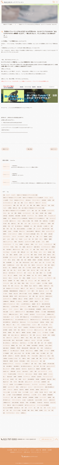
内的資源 (34, 332)
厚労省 (43, 231)
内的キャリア (31, 202)
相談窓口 (4, 335)
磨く (20, 278)
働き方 (37, 213)
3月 (14, 280)
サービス (46, 197)
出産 (41, 361)
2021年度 (40, 254)
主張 (54, 278)
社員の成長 (41, 215)
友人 (41, 407)
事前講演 (28, 275)
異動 (22, 202)
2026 (45, 407)
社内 (29, 223)
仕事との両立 (39, 226)
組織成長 (33, 303)
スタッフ (51, 197)
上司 (27, 205)
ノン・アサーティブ (48, 278)
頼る (29, 265)
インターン (12, 311)
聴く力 (18, 303)
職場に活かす (38, 231)
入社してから (41, 296)
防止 (29, 239)
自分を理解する (9, 366)
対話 (19, 329)
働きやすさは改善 (19, 340)
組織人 (11, 254)
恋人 (35, 407)
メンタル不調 (5, 220)
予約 (14, 332)
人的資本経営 (43, 381)
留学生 (32, 257)
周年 (11, 381)
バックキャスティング (48, 244)
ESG (42, 233)
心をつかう (19, 371)
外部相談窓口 (12, 348)
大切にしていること (29, 350)
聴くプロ (38, 303)
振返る (28, 358)
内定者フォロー (47, 285)
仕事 (49, 205)
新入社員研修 (5, 257)
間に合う (42, 249)
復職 (34, 335)
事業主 (18, 280)
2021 (27, 288)
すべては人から (19, 301)
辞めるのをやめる (26, 262)
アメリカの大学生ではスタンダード (37, 316)
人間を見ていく (11, 355)
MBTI (45, 215)
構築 (22, 265)
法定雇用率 (10, 280)
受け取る (4, 332)
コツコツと (50, 374)
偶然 (39, 324)
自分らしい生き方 (18, 353)
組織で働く (16, 254)
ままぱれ (9, 231)
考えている (33, 270)
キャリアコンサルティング (8, 202)
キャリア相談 (44, 283)
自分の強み (29, 332)
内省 (48, 381)
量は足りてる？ (6, 381)
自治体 (20, 267)
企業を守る (16, 389)
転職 (53, 252)
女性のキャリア (9, 337)
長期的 (18, 259)
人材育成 (49, 200)
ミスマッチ (46, 301)
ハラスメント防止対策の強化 (29, 309)
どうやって (14, 236)
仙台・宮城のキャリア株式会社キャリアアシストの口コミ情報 (33, 208)
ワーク (4, 405)
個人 (34, 272)
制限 (41, 257)
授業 (35, 342)
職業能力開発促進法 (51, 311)
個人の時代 (17, 355)
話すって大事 (36, 366)
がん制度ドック (46, 226)
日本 (8, 270)
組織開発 (36, 350)
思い (34, 236)
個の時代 (12, 379)
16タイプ (24, 379)
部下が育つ (43, 293)
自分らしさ (5, 272)
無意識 (49, 368)
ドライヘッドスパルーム (16, 399)
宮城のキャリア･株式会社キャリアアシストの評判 (12, 197)
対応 (38, 348)
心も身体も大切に (30, 399)
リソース (39, 332)
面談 (47, 218)
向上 (36, 215)
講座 (33, 210)
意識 (22, 259)
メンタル (26, 249)
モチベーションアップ (14, 257)
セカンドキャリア (11, 387)
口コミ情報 (49, 272)
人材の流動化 (40, 259)
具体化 (32, 244)
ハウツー (4, 374)
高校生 (24, 270)
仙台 (18, 202)
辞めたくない (44, 205)
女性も (27, 337)
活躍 (9, 335)
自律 (53, 200)
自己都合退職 (8, 262)
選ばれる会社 (9, 376)
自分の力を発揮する (30, 231)
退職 (31, 205)
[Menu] (56, 1)
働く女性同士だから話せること (26, 366)
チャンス (40, 244)
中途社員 (10, 293)
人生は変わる (25, 327)
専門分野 (18, 348)
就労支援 (40, 374)
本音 (15, 283)
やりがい (19, 220)
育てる (9, 259)
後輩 (35, 371)
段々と (52, 319)
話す (7, 254)
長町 (18, 223)
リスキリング (9, 389)
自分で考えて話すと (46, 319)
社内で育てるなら (26, 394)
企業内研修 (20, 376)
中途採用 (44, 363)
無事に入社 (15, 208)
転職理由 (45, 275)
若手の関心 (32, 389)
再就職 (36, 410)
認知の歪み (18, 368)
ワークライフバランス (7, 244)
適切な (24, 278)
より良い (17, 265)
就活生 (35, 254)
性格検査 (4, 218)
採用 (21, 205)
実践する (24, 358)
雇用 (4, 228)
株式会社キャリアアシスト (19, 200)
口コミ (9, 218)
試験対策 (44, 394)
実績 (19, 208)
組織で (4, 265)
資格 (15, 202)
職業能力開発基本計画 (14, 291)
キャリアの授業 (25, 392)
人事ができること (15, 342)
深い (43, 262)
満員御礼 (9, 332)
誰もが (30, 285)
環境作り (22, 337)
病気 (52, 226)
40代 (7, 410)
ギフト (50, 324)
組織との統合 (23, 355)
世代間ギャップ (6, 350)
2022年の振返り (22, 361)
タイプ (29, 291)
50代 (11, 410)
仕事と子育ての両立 (45, 228)
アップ (41, 236)
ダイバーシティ (19, 272)
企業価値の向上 (6, 301)
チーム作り (5, 293)
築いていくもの (6, 379)
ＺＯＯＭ (41, 270)
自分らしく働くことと (15, 335)
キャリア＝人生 (37, 381)
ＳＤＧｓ (4, 213)
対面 (12, 397)
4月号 (49, 335)
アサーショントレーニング (47, 376)
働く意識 (22, 350)
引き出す (20, 239)
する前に (12, 246)
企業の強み (5, 215)
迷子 (4, 410)
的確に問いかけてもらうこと (35, 319)
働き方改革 (24, 215)
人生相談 (33, 358)
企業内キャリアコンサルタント (48, 309)
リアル (18, 324)
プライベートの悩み (16, 410)
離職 (14, 205)
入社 (49, 410)
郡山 (17, 345)
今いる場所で (51, 220)
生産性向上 (47, 298)
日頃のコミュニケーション (8, 241)
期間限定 (53, 246)
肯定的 (19, 283)
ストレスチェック (6, 397)
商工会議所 (44, 210)
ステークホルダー (21, 236)
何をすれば (50, 267)
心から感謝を (43, 353)
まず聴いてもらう (23, 387)
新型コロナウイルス (16, 249)
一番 (36, 291)
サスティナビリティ (6, 236)
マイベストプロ (6, 283)
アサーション (40, 278)
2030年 (36, 239)
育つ (36, 275)
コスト (28, 252)
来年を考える (46, 402)
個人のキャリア (29, 246)
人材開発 (41, 350)
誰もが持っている (31, 368)
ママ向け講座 (15, 231)
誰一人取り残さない (18, 226)
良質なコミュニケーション (39, 329)
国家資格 (19, 213)
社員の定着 (25, 397)
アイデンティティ (21, 374)
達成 (43, 298)
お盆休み (50, 236)
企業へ (53, 254)
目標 (42, 267)
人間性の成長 (12, 371)
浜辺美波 (53, 335)
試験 (53, 397)
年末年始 (47, 322)
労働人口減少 (53, 257)
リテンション (30, 280)
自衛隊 (15, 376)
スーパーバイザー (43, 397)
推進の (41, 272)
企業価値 (49, 213)
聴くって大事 (42, 366)
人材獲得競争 (43, 379)
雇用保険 (29, 259)
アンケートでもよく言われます (32, 322)
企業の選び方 (25, 301)
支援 (36, 296)
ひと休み (24, 399)
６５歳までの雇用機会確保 (17, 394)
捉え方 (15, 327)
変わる (49, 355)
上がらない (33, 340)
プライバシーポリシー (36, 200)
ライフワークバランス (10, 412)
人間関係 (9, 208)
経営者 (49, 223)
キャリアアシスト (30, 215)
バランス (4, 275)
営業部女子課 (5, 361)
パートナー (30, 407)
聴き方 (36, 262)
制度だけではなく (6, 306)
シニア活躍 (8, 394)
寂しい (4, 376)
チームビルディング (51, 215)
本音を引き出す (47, 259)
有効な (16, 246)
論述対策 (19, 397)
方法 (20, 246)
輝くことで (10, 275)
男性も (31, 337)
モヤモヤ (15, 381)
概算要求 (4, 387)
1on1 (16, 239)
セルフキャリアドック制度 (29, 241)
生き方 (20, 345)
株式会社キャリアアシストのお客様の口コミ (37, 218)
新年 (24, 275)
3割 (32, 239)
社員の (11, 283)
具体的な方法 (43, 280)
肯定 (51, 291)
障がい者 (4, 280)
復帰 (35, 337)
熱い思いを (5, 267)
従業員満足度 (26, 226)
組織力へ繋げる (37, 246)
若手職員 (12, 368)
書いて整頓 (28, 353)
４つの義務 (52, 332)
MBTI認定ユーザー (22, 291)
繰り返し (13, 259)
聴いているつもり (29, 374)
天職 (40, 358)
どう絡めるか (26, 244)
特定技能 (37, 379)
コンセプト (13, 195)
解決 (22, 223)
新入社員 (4, 285)
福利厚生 (37, 389)
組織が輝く (16, 275)
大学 (45, 342)
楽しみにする (53, 402)
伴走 (22, 285)
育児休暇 (36, 220)
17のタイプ (5, 314)
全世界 (20, 257)
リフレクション (18, 363)
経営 (25, 272)
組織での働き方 (6, 348)
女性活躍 (41, 213)
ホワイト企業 (39, 340)
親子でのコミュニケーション (30, 405)
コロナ (25, 223)
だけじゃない (17, 285)
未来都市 (21, 244)
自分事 (21, 254)
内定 (4, 337)
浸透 (53, 223)
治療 (34, 226)
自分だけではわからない (23, 296)
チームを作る (13, 252)
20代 (16, 379)
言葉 (4, 366)
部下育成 (25, 298)
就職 (33, 296)
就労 (30, 296)
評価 (52, 355)
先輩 (4, 288)
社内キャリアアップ (44, 389)
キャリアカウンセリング (45, 246)
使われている (41, 291)
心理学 (11, 353)
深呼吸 (29, 306)
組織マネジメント (13, 220)
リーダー (4, 259)
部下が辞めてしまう (6, 399)
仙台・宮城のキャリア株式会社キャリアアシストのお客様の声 (14, 210)
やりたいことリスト (34, 361)
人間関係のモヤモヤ (6, 402)
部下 (24, 205)
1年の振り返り (39, 402)
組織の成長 (42, 306)
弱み (14, 228)
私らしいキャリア (6, 368)
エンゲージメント (23, 306)
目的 (25, 259)
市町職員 (28, 345)
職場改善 (38, 368)
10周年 (27, 402)
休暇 (54, 392)
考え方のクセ (24, 368)
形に (9, 267)
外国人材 (35, 374)
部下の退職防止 (32, 402)
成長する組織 (48, 293)
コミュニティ (34, 278)
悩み (9, 213)
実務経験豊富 (50, 394)
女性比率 (34, 267)
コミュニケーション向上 (40, 314)
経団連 (38, 267)
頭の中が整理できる (6, 322)
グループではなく (6, 252)
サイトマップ (45, 452)
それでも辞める (46, 340)
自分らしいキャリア (28, 381)
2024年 (4, 389)
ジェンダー (39, 228)
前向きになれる (23, 322)
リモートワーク (6, 246)
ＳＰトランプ (46, 350)
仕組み (37, 353)
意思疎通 (28, 278)
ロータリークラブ (51, 210)
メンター (31, 392)
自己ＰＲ (40, 275)
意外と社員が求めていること (8, 319)
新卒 (39, 280)
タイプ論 (16, 316)
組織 (37, 272)
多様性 (45, 233)
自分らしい (5, 309)
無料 (37, 270)
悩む (4, 254)
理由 (20, 262)
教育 (44, 257)
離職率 (50, 239)
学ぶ (20, 358)
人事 (34, 228)
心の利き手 (26, 314)
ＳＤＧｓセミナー (40, 265)
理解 (54, 244)
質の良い (39, 337)
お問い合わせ (28, 200)
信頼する (33, 265)
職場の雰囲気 (44, 337)
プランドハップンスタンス (8, 327)
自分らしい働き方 (48, 345)
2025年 (50, 392)
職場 (15, 213)
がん (31, 226)
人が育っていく (16, 337)
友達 (38, 407)
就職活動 (12, 345)
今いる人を (16, 278)
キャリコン (44, 202)
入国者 (28, 257)
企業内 (12, 239)
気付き (13, 340)
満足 (30, 236)
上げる (8, 239)
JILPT (13, 226)
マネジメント (51, 249)
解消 (12, 285)
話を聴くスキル (6, 371)
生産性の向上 (45, 220)
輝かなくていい (22, 231)
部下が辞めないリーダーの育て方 (36, 327)
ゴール (16, 244)
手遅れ (38, 249)
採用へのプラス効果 (23, 293)
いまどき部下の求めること (25, 303)
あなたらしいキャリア (51, 366)
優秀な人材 (23, 252)
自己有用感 (5, 329)
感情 (34, 249)
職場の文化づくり (35, 306)
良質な (27, 283)
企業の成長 (50, 233)
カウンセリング (52, 218)
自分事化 (10, 329)
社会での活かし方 (12, 272)
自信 (17, 262)
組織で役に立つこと (24, 335)
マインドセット (37, 298)
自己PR (16, 296)
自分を (25, 265)
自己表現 (11, 384)
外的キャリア (38, 202)
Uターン (40, 252)
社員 (36, 210)
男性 (32, 220)
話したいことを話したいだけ (50, 316)
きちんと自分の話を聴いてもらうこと (22, 319)
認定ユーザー (51, 358)
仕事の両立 (37, 311)
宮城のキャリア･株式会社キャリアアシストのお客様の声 (33, 197)
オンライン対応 (14, 392)
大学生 (28, 270)
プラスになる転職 (39, 288)
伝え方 (32, 262)
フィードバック (30, 329)
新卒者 (44, 254)
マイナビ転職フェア (26, 363)
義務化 (21, 309)
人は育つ (31, 371)
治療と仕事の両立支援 (46, 303)
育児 (30, 335)
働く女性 (16, 361)
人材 (32, 275)
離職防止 (38, 205)
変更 (4, 262)
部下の (21, 314)
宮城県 (49, 275)
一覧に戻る (29, 149)
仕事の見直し (41, 345)
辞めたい (10, 278)
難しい (14, 324)
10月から (53, 259)
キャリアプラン (35, 384)
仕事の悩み (42, 322)
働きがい (45, 327)
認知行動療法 (43, 368)
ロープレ (39, 394)
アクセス (11, 200)
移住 (46, 270)
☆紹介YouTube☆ (5, 130)
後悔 (34, 205)
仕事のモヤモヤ (52, 399)
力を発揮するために (10, 265)
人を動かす (39, 283)
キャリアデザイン (42, 384)
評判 (23, 267)
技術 (46, 249)
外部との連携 (5, 311)
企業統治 (20, 233)
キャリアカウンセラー (27, 213)
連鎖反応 (36, 301)
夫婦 (26, 407)
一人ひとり (29, 272)
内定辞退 (50, 283)
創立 (48, 353)
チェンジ (53, 407)
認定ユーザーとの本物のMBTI (18, 405)
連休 (4, 412)
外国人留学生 (11, 215)
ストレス (25, 202)
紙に (23, 353)
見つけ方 (19, 270)
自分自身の (50, 342)
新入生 (19, 392)
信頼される (23, 329)
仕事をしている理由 (26, 220)
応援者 (20, 379)
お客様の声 (31, 298)
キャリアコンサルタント (7, 205)
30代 (35, 280)
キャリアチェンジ (27, 376)
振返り (17, 387)
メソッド (47, 291)
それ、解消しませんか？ (14, 350)
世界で (33, 291)
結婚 (44, 361)
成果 (32, 363)
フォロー (4, 208)
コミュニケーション (35, 223)
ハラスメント (16, 309)
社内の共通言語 (34, 345)
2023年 (28, 361)
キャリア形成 (30, 342)
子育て (7, 228)
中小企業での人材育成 (12, 374)
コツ (44, 272)
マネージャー (32, 283)
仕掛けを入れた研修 (6, 340)
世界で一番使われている (24, 316)
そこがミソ (34, 324)
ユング (12, 316)
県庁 (24, 345)
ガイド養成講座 (6, 353)
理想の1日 (9, 405)
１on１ (43, 241)
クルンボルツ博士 (44, 324)
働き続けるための (49, 296)
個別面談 (49, 397)
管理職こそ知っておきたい (13, 314)
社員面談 (36, 397)
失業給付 (34, 259)
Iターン (45, 252)
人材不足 (36, 392)
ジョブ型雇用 (29, 228)
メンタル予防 (33, 394)
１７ (14, 262)
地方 (31, 252)
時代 (53, 262)
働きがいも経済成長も (21, 228)
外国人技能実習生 (31, 379)
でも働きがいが (27, 340)
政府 (45, 267)
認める (54, 329)
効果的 (4, 270)
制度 (52, 228)
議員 (49, 265)
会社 (12, 213)
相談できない (13, 223)
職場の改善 (12, 301)
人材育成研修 (30, 397)
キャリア (8, 195)
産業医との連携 (32, 348)
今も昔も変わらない (48, 348)
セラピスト (45, 399)
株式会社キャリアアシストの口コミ (12, 288)
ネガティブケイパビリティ (38, 387)
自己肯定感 (44, 200)
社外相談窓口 (38, 309)
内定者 (52, 205)
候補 (49, 270)
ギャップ (41, 301)
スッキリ (49, 407)
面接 (50, 288)
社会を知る (39, 376)
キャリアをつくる (6, 345)
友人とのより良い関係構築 (8, 407)
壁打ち (38, 233)
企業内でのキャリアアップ (20, 311)
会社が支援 (49, 384)
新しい (15, 270)
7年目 (51, 353)
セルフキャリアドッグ (7, 298)
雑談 (4, 324)
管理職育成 (15, 298)
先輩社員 (31, 301)
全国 (45, 265)
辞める (32, 410)
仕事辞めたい (23, 412)
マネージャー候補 (6, 392)
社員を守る (22, 389)
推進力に (52, 265)
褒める (50, 329)
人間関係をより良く (50, 314)
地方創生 (49, 252)
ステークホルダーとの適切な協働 (29, 233)
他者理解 (52, 350)
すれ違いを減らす (6, 316)
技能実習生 (37, 257)
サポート (41, 239)
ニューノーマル (26, 254)
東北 (9, 223)
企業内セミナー (43, 223)
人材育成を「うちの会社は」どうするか (10, 358)
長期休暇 (45, 236)
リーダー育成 (28, 267)
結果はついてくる (43, 355)
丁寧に (28, 355)
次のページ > (54, 149)
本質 (48, 280)
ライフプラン (45, 358)
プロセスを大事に (35, 355)
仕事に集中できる (15, 322)
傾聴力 (15, 241)
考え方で (20, 327)
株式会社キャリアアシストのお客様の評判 (19, 218)
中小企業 (4, 223)
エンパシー (30, 387)
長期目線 (26, 285)
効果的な (40, 285)
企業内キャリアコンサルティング (9, 303)
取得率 (47, 241)
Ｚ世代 (41, 348)
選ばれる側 (49, 379)
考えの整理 (24, 410)
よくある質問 (5, 200)
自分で (4, 239)
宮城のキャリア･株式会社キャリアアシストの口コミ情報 (27, 195)
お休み (52, 322)
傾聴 (18, 252)
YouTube (30, 293)
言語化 (40, 363)
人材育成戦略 (5, 291)
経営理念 (4, 226)
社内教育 (4, 231)
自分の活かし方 (17, 407)
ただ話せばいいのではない (26, 324)
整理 (32, 254)
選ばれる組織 (5, 296)
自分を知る (34, 376)
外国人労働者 (17, 215)
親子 (22, 407)
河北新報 (40, 410)
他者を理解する (16, 366)
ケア (31, 249)
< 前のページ (5, 149)
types (40, 262)
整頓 (28, 410)
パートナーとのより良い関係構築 (43, 405)
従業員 (27, 236)
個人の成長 (48, 306)
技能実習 (45, 374)
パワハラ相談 (43, 311)
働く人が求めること (6, 342)
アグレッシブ (5, 384)
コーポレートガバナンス (12, 233)
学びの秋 (41, 392)
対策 (22, 249)
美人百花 (44, 335)
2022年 (15, 329)
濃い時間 (4, 355)
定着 (17, 205)
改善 (46, 329)
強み (11, 228)
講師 (39, 342)
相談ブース (18, 332)
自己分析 (46, 288)
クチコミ (17, 412)
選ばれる (49, 254)
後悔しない (20, 298)
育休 (40, 220)
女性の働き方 (8, 249)
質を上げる (16, 293)
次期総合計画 (14, 267)
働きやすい (35, 285)
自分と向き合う (25, 371)
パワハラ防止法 (45, 332)
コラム (45, 410)
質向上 (54, 379)
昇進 (52, 410)
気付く (36, 363)
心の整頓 (33, 353)
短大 (42, 342)
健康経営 (26, 389)
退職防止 (45, 239)
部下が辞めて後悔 (51, 363)
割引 (4, 249)
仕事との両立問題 (15, 402)
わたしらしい (38, 335)
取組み (23, 283)
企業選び (22, 280)
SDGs (9, 226)
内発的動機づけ (36, 293)
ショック (25, 239)
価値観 (24, 246)
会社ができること (23, 342)
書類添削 (23, 332)
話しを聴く (38, 241)
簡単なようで (8, 324)
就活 (11, 270)
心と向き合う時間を (14, 306)
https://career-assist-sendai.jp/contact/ (12, 122)
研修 (45, 213)
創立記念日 (22, 402)
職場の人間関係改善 (30, 311)
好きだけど (5, 278)
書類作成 (11, 296)
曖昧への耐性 (21, 381)
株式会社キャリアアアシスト (8, 363)
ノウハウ (50, 371)
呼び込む (35, 252)
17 (13, 244)
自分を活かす (32, 314)
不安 (9, 285)
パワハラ (10, 309)
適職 (37, 358)
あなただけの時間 (38, 399)
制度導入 (4, 233)
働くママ (46, 392)
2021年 (20, 275)
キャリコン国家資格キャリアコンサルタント (22, 384)
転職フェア (23, 288)
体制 (48, 257)
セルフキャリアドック (50, 231)
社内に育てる (20, 241)
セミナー (28, 210)
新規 (24, 257)
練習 (15, 397)
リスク (36, 244)
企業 (39, 210)
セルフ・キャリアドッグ (42, 371)
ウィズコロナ (48, 262)
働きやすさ (50, 327)
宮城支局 (11, 361)
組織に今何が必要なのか (49, 387)
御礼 (4, 394)
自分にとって (32, 288)
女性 (33, 213)
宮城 (4, 195)
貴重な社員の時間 (25, 348)
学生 (52, 285)
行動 (37, 236)
